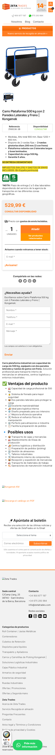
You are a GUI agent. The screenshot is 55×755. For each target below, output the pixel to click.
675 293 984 (37, 15)
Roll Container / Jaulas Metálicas (19, 631)
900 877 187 (20, 15)
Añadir (35, 229)
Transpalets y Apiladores (15, 652)
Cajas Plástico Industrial (14, 667)
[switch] (6, 743)
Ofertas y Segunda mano (15, 693)
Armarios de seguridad (14, 672)
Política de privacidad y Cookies (18, 729)
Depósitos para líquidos (14, 646)
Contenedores (9, 636)
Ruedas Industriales (12, 683)
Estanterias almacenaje (14, 677)
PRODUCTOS (28, 28)
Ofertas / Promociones (14, 688)
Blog (27, 21)
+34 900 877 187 (37, 595)
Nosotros (16, 21)
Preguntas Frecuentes (13, 714)
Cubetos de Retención (13, 641)
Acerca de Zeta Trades (14, 704)
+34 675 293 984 (38, 600)
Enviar (9, 354)
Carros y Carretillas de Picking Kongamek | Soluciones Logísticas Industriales (24, 660)
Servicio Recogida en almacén (17, 709)
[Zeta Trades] (16, 7)
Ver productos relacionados (35, 237)
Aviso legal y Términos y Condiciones (21, 724)
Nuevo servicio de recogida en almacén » (27, 33)
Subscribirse (40, 543)
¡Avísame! (11, 265)
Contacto (38, 21)
